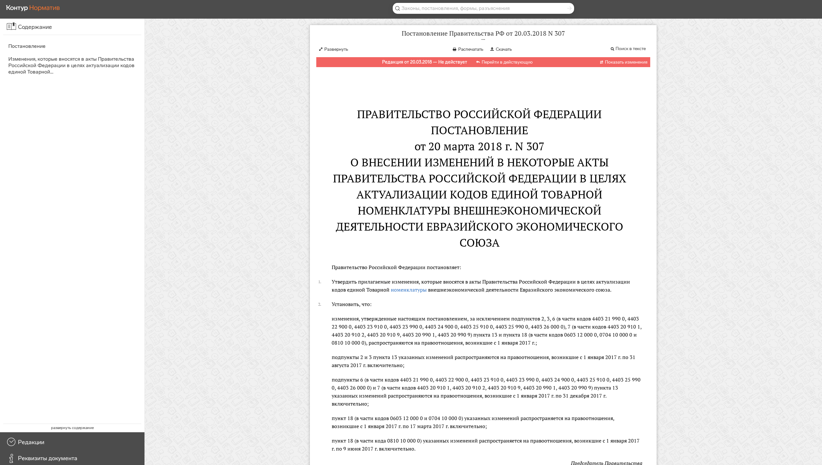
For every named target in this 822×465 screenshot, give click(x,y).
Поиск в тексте (631, 48)
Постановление (27, 46)
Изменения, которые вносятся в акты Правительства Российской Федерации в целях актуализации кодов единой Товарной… (71, 65)
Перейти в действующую (507, 62)
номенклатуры (409, 289)
